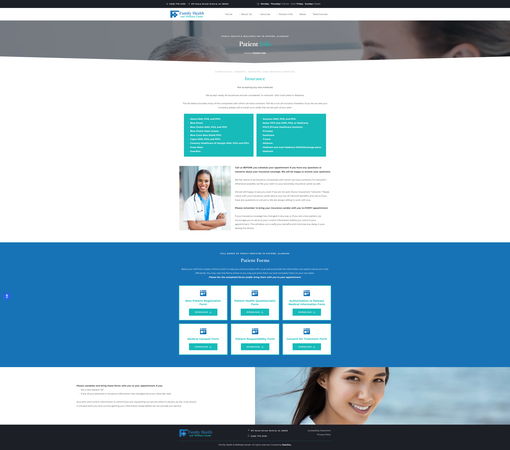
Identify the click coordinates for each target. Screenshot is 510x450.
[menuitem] (228, 14)
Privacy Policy (324, 434)
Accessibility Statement (319, 430)
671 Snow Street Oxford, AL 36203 (269, 431)
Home (247, 53)
